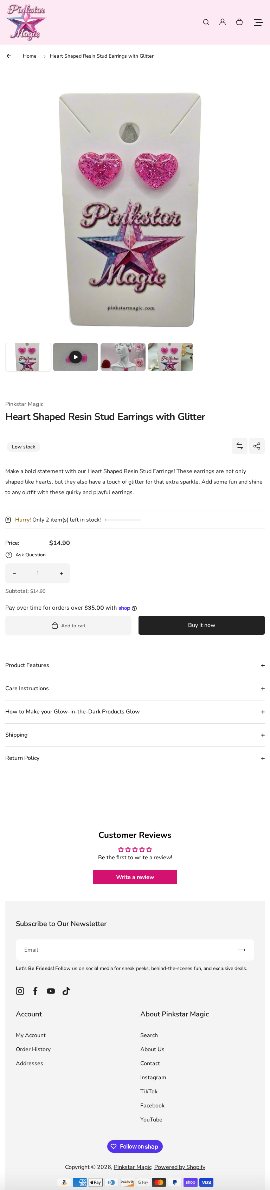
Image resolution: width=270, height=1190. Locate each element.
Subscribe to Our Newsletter (61, 924)
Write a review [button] (135, 877)
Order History (33, 1049)
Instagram (153, 1077)
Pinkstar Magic (133, 1167)
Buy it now (202, 625)
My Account (31, 1035)
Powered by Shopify (179, 1167)
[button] (28, 365)
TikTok (149, 1091)
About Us (152, 1049)
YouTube (151, 1120)
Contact (150, 1063)
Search (149, 1035)
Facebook (152, 1106)
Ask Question (30, 554)
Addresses (29, 1063)
